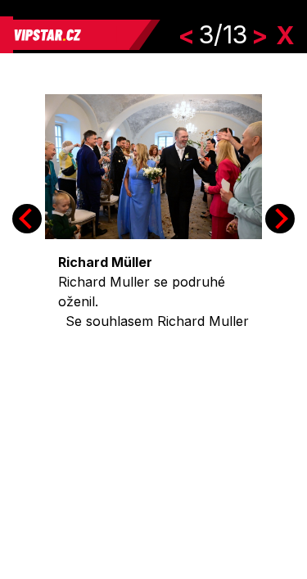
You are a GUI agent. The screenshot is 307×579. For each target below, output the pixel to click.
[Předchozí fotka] (27, 218)
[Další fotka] (280, 218)
